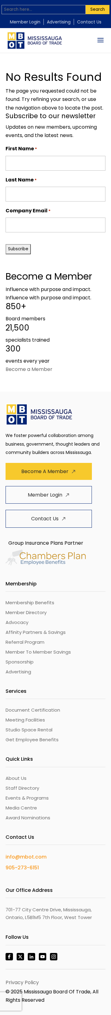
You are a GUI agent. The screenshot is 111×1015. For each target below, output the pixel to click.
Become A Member (44, 471)
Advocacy (17, 622)
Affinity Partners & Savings (36, 632)
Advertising (59, 22)
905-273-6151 (22, 867)
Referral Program (25, 642)
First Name (21, 148)
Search (97, 9)
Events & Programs (27, 798)
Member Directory (26, 612)
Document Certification (33, 710)
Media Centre (21, 808)
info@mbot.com (26, 856)
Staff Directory (22, 788)
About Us (16, 778)
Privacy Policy (22, 982)
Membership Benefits (30, 602)
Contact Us (89, 22)
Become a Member (29, 369)
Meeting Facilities (25, 720)
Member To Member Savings (38, 652)
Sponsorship (20, 662)
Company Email (28, 210)
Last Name (21, 179)
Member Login (25, 22)
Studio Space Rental (29, 729)
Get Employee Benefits (32, 739)
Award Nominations (28, 817)
